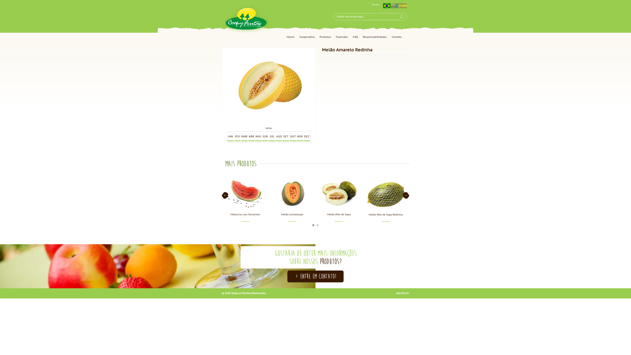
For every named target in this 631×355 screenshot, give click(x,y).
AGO (279, 136)
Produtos (325, 37)
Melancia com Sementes (245, 214)
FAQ (355, 37)
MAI (258, 136)
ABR (251, 136)
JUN (265, 136)
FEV (237, 136)
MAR (244, 136)
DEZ (306, 136)
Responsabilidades (375, 37)
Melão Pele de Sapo (339, 214)
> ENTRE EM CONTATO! (315, 276)
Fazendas (342, 37)
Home (290, 37)
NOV (300, 136)
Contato (397, 37)
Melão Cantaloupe (292, 214)
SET (286, 136)
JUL (272, 136)
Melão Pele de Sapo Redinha (386, 214)
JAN (230, 136)
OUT (293, 136)
